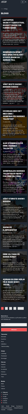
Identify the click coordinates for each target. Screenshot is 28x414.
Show (2, 341)
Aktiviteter (3, 336)
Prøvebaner (4, 356)
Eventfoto (3, 339)
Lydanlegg (3, 353)
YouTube (5, 402)
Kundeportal (19, 406)
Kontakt (3, 409)
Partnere (3, 371)
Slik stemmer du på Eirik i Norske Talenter (13, 146)
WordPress (18, 412)
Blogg (12, 406)
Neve (8, 412)
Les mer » (16, 44)
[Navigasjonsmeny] (22, 2)
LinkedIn (5, 400)
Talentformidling (5, 346)
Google (4, 396)
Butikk (7, 406)
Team (2, 376)
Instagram (5, 398)
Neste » (21, 308)
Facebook (5, 394)
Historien (3, 367)
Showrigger (4, 358)
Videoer (3, 388)
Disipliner (3, 364)
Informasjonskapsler (6, 408)
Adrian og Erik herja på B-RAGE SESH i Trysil (14, 282)
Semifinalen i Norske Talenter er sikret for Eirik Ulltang (14, 173)
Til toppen (9, 409)
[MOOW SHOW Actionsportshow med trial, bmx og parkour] (4, 2)
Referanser (4, 374)
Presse (3, 386)
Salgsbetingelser (18, 408)
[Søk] (25, 1)
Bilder (2, 383)
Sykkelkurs (3, 344)
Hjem (2, 8)
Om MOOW (4, 369)
